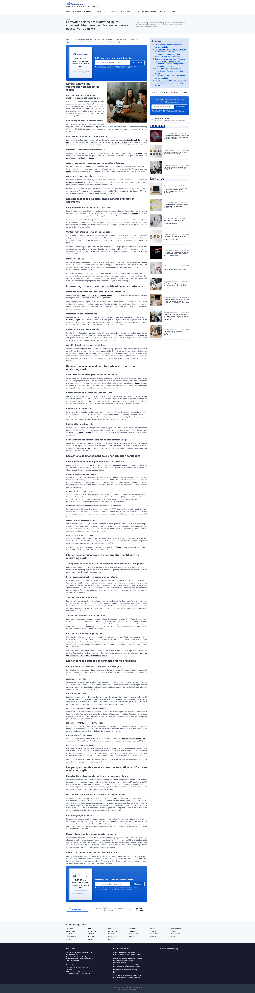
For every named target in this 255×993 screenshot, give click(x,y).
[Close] (163, 482)
